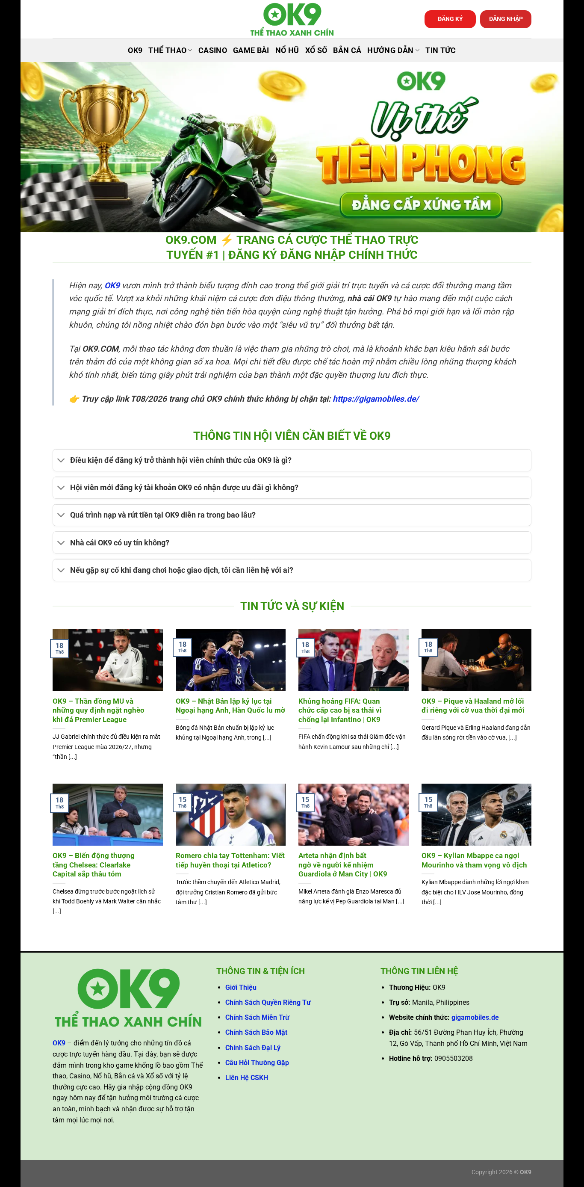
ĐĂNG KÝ (450, 18)
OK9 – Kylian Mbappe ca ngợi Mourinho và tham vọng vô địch (474, 860)
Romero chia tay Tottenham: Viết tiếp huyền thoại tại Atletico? (230, 860)
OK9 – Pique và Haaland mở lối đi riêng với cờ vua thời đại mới (473, 706)
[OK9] (292, 19)
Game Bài (251, 50)
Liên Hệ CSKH (246, 1078)
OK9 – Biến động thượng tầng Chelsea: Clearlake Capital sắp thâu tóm (94, 865)
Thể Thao (167, 50)
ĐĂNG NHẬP (506, 18)
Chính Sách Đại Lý (252, 1048)
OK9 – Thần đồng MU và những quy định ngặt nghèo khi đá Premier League (99, 710)
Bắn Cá (347, 50)
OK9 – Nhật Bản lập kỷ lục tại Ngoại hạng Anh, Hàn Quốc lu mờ (230, 706)
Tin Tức (440, 50)
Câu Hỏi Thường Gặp (257, 1063)
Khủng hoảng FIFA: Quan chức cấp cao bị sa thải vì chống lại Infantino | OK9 (340, 710)
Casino (212, 50)
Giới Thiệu (241, 987)
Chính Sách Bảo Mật (256, 1032)
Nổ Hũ (287, 50)
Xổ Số (316, 50)
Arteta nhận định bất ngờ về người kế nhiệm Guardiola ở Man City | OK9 (342, 865)
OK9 (135, 50)
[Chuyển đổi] (61, 461)
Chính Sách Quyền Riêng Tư (268, 1002)
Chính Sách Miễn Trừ (257, 1017)
